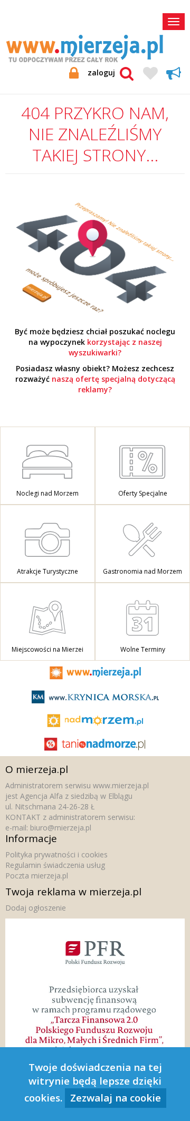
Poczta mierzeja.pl (36, 876)
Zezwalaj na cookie (115, 1097)
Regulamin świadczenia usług (55, 865)
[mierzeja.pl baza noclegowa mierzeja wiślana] (95, 257)
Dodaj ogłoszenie (35, 908)
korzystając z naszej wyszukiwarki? (115, 347)
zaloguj (101, 72)
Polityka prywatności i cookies (56, 854)
